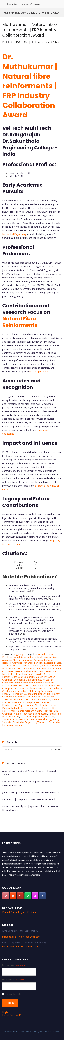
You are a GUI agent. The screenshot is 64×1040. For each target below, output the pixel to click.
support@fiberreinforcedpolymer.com (21, 936)
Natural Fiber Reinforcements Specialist (31, 707)
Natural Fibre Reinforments (19, 322)
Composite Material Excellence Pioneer (29, 673)
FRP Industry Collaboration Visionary (32, 699)
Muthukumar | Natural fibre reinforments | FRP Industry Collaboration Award (29, 30)
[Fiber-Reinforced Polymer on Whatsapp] (27, 895)
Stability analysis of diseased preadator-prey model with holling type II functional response (34, 597)
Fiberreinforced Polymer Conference (20, 912)
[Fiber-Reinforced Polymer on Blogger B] (13, 895)
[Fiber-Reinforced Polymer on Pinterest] (5, 895)
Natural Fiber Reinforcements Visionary (31, 709)
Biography (18, 654)
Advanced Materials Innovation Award (40, 657)
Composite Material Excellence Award (42, 668)
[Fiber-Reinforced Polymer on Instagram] (35, 895)
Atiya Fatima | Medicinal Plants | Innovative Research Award (29, 772)
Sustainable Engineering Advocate (37, 716)
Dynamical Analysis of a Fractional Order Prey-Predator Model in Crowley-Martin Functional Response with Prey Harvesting (32, 620)
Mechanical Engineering (14, 234)
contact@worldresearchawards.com (20, 946)
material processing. (39, 371)
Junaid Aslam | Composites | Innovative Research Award (31, 792)
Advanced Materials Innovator (17, 659)
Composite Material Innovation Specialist (28, 684)
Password (13, 979)
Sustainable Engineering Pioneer (18, 719)
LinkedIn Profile (16, 176)
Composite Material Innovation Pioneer (22, 682)
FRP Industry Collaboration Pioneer (28, 693)
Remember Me (13, 993)
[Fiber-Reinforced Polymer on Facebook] (42, 895)
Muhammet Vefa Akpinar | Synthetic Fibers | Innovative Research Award (30, 808)
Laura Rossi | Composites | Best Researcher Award (28, 799)
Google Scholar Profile (20, 173)
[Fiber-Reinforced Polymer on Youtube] (20, 895)
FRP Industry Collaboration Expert (31, 688)
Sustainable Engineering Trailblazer (30, 722)
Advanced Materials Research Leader (42, 662)
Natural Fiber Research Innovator (30, 713)
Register (6, 1012)
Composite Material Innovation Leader (33, 679)
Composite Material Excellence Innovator (23, 671)
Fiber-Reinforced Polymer (23, 4)
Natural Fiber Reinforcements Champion (30, 701)
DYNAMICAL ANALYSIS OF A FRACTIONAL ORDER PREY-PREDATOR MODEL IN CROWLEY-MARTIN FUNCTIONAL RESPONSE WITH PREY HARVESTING (34, 606)
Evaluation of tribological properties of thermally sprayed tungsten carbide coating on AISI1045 (33, 640)
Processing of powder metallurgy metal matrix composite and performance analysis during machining (32, 630)
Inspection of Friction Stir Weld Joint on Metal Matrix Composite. (35, 648)
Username (13, 965)
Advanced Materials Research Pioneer (21, 665)
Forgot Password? (11, 1014)
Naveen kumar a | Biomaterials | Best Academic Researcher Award (27, 783)
